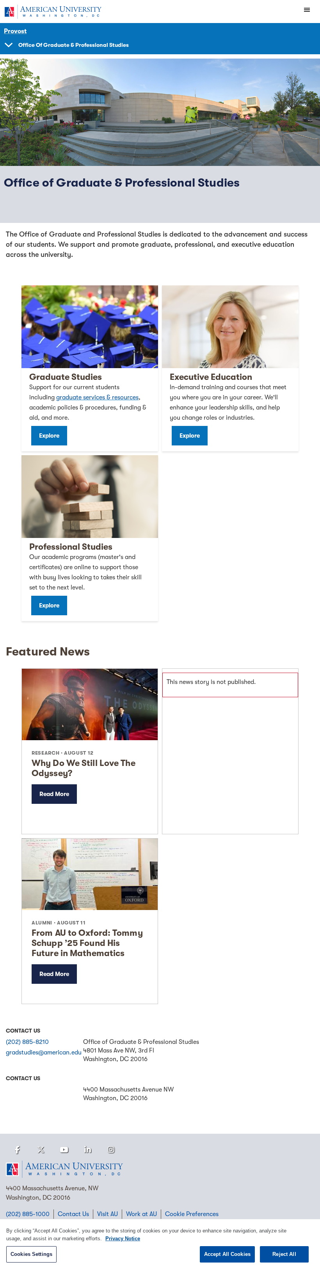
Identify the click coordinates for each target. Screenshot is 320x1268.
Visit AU (107, 1214)
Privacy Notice (122, 1238)
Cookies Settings (31, 1254)
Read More (54, 794)
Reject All (284, 1254)
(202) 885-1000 (28, 1214)
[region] (160, 1243)
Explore (49, 435)
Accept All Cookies (227, 1254)
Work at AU (141, 1214)
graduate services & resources (97, 397)
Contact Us (73, 1214)
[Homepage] (160, 1169)
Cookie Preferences (192, 1214)
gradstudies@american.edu (44, 1052)
